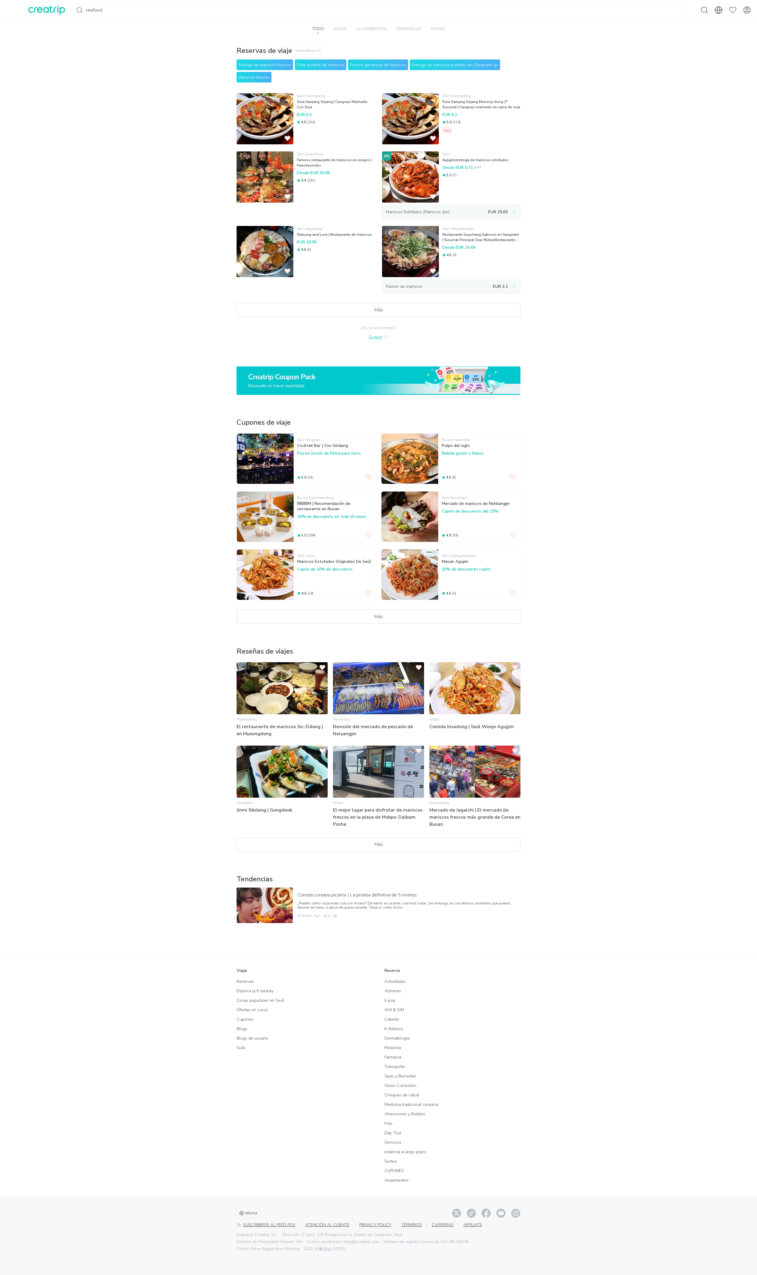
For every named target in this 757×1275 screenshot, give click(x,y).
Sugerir (375, 337)
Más (378, 310)
